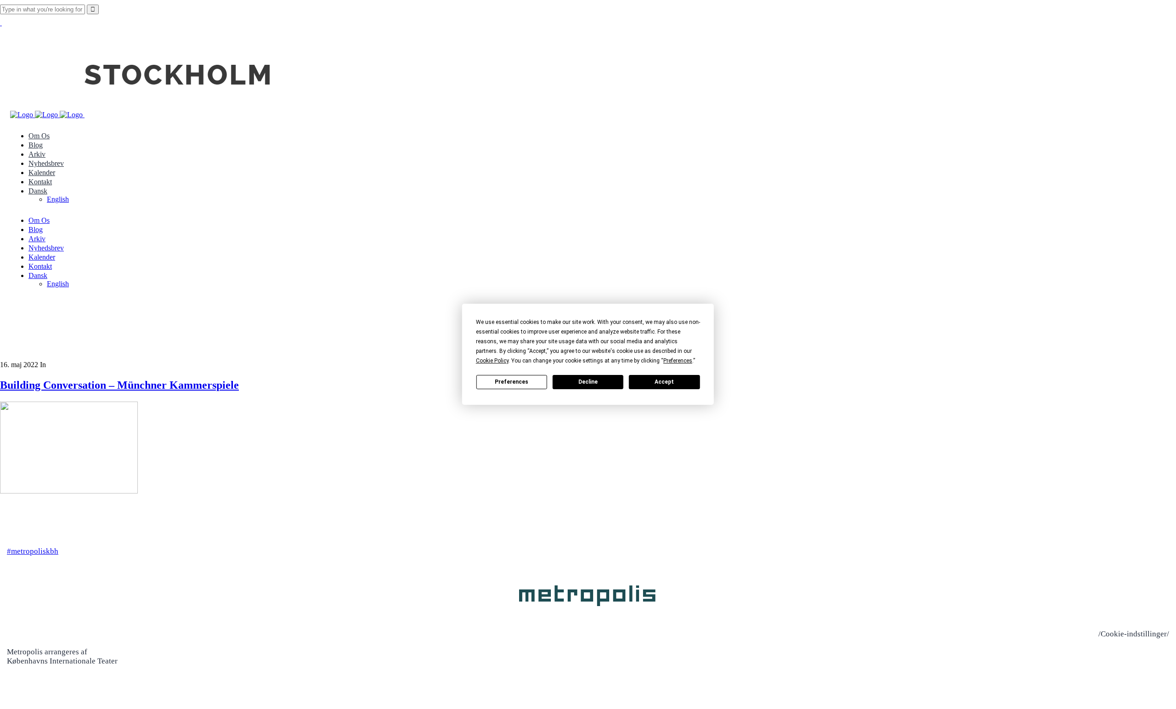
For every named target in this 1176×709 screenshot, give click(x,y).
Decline (588, 382)
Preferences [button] (677, 360)
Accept (664, 382)
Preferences (511, 382)
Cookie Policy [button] (492, 360)
